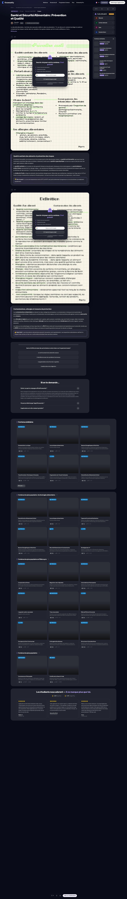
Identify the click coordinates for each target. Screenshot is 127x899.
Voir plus (20, 485)
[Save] (102, 8)
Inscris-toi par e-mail (50, 79)
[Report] (113, 8)
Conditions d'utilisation (52, 82)
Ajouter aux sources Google (33, 23)
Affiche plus (14, 31)
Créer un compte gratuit (70, 895)
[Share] (108, 8)
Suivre (21, 23)
